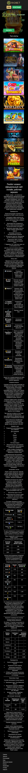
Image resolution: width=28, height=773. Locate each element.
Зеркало (5, 756)
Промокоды (6, 766)
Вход (4, 760)
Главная (5, 754)
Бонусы (5, 764)
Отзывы (5, 767)
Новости (5, 769)
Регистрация (6, 758)
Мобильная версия (7, 762)
